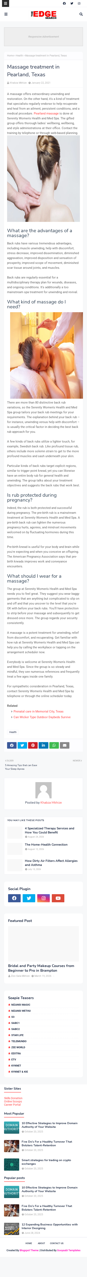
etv (13, 1059)
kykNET (16, 1065)
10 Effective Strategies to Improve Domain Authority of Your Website (49, 1125)
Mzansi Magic (20, 1004)
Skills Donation (13, 1098)
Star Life (17, 1035)
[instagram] (79, 3)
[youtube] (58, 898)
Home (10, 55)
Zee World (18, 1047)
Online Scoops (13, 1101)
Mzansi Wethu (21, 1010)
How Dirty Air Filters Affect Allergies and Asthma (51, 863)
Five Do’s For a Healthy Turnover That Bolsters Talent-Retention (47, 1143)
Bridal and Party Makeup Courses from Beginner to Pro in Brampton (41, 968)
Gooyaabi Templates (69, 1250)
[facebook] (64, 3)
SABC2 (15, 1029)
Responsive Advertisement (43, 36)
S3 (12, 1016)
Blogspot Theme (29, 1250)
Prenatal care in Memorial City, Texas (39, 711)
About (41, 1243)
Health (19, 55)
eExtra (16, 1053)
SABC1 (15, 1022)
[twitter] (71, 3)
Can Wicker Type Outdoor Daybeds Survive (42, 717)
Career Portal (12, 1104)
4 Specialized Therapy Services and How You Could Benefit (49, 830)
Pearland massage (46, 113)
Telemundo (19, 1041)
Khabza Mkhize (18, 82)
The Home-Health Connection (46, 845)
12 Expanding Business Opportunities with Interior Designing (50, 1226)
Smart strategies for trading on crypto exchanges (46, 1162)
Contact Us (57, 1243)
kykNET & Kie (19, 1071)
